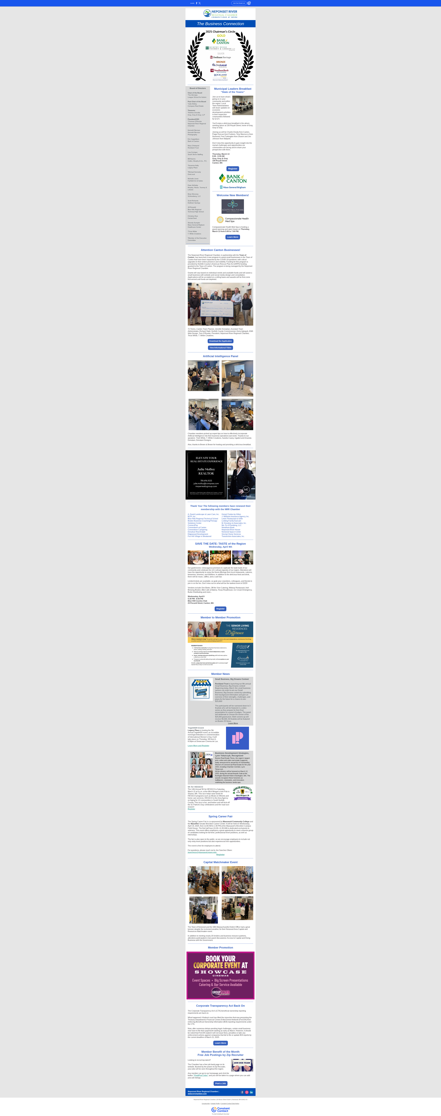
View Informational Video (220, 348)
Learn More (232, 237)
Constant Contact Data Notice (230, 1103)
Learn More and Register (198, 746)
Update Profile (215, 1103)
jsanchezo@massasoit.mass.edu (202, 852)
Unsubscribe (206, 1103)
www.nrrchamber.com (197, 1094)
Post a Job (220, 1083)
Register (232, 168)
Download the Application (220, 341)
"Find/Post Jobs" (200, 1075)
